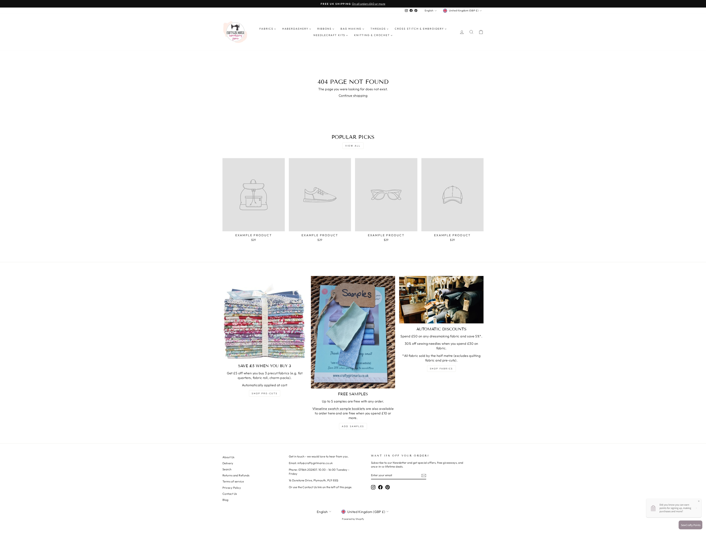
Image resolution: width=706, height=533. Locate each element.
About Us (228, 457)
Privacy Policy (231, 487)
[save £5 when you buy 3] (264, 318)
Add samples (353, 426)
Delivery (227, 463)
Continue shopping (353, 95)
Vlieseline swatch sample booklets (338, 409)
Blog (225, 500)
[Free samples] (353, 332)
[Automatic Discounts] (441, 299)
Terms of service (233, 481)
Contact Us (229, 493)
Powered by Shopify (353, 518)
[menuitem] (267, 28)
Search (226, 469)
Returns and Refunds (235, 475)
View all (353, 145)
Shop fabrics (441, 368)
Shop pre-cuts (264, 393)
